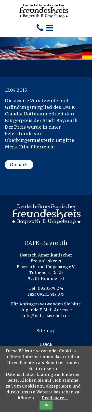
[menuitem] (87, 54)
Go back (19, 164)
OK (46, 405)
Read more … (55, 397)
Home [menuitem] (46, 344)
